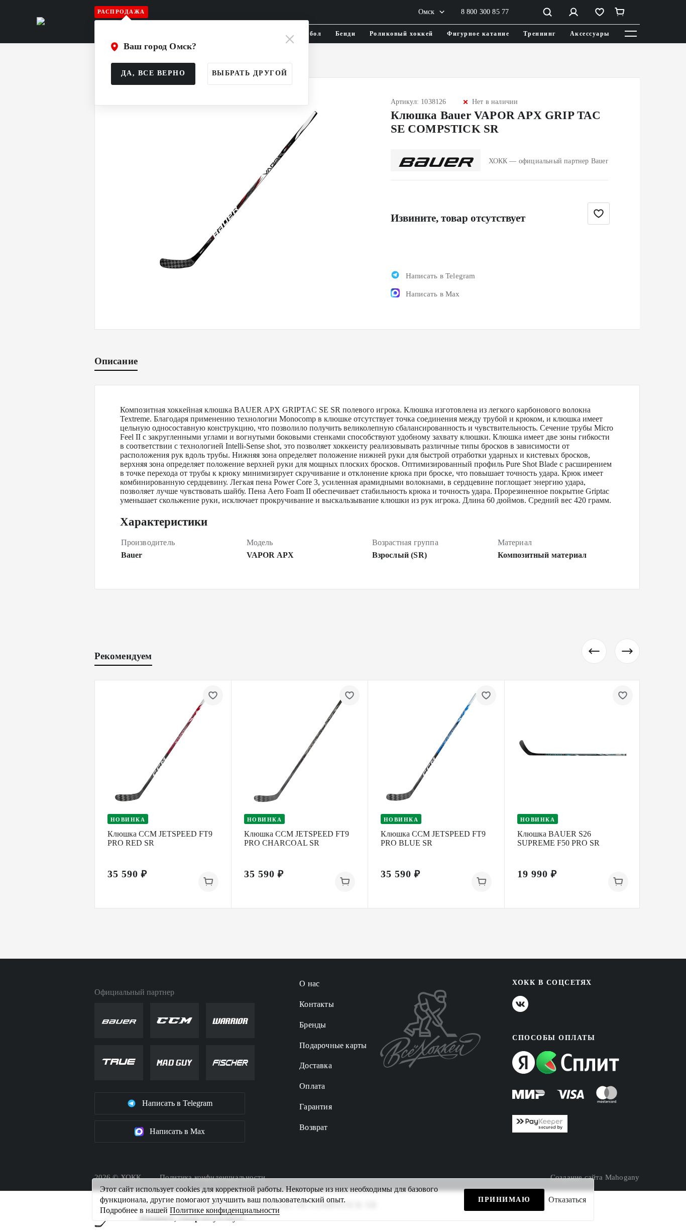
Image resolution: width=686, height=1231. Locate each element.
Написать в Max (177, 1131)
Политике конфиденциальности (225, 1210)
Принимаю (504, 1199)
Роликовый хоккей (401, 33)
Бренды (312, 1024)
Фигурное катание (478, 33)
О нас (309, 983)
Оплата (312, 1086)
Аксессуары (590, 33)
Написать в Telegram (177, 1103)
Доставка (315, 1065)
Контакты (316, 1004)
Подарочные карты (333, 1045)
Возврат (313, 1127)
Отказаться (567, 1199)
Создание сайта (595, 1177)
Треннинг (539, 33)
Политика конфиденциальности (212, 1177)
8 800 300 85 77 (485, 12)
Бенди (345, 33)
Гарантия (315, 1106)
